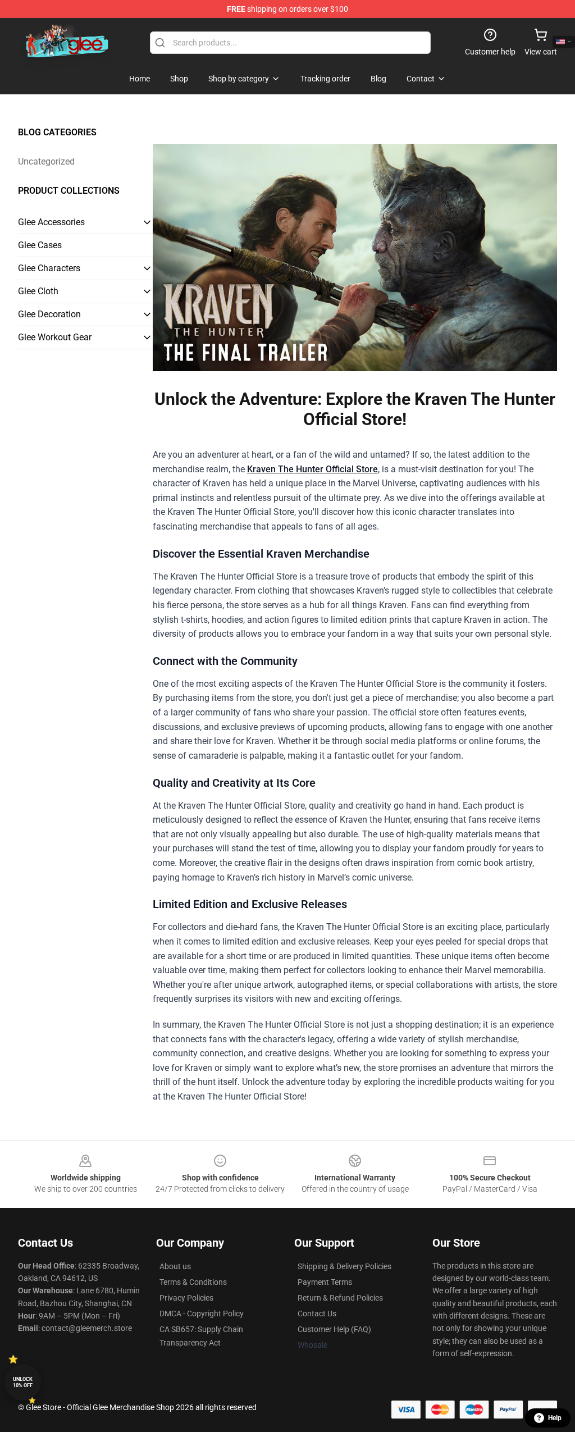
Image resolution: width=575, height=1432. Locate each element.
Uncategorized (46, 161)
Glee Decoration (49, 314)
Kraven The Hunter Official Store (312, 469)
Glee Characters (49, 268)
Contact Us (317, 1313)
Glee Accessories (51, 222)
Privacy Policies (186, 1297)
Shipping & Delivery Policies (344, 1266)
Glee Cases (40, 245)
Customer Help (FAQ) (334, 1329)
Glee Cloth (38, 291)
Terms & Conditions (193, 1282)
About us (175, 1266)
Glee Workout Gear (55, 337)
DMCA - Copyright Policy (201, 1313)
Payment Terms (325, 1282)
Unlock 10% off (23, 1382)
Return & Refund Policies (340, 1297)
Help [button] (555, 1418)
